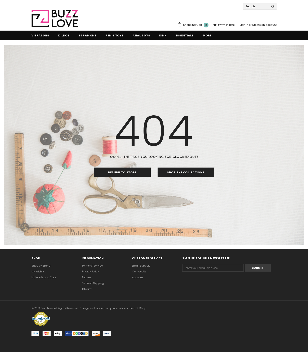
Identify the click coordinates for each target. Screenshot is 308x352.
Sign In (244, 25)
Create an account (264, 25)
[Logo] (54, 18)
